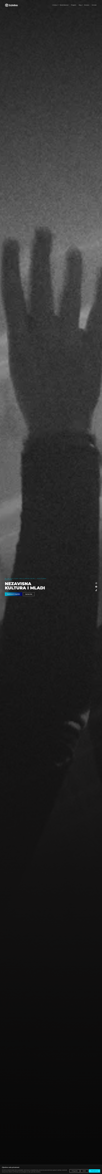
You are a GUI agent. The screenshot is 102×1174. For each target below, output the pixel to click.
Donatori (86, 5)
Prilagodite (75, 1171)
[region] (51, 1169)
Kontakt (94, 5)
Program (73, 5)
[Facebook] (96, 587)
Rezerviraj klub (64, 5)
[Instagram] (96, 583)
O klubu (54, 5)
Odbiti (84, 1171)
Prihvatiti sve (94, 1171)
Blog (80, 5)
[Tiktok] (96, 590)
